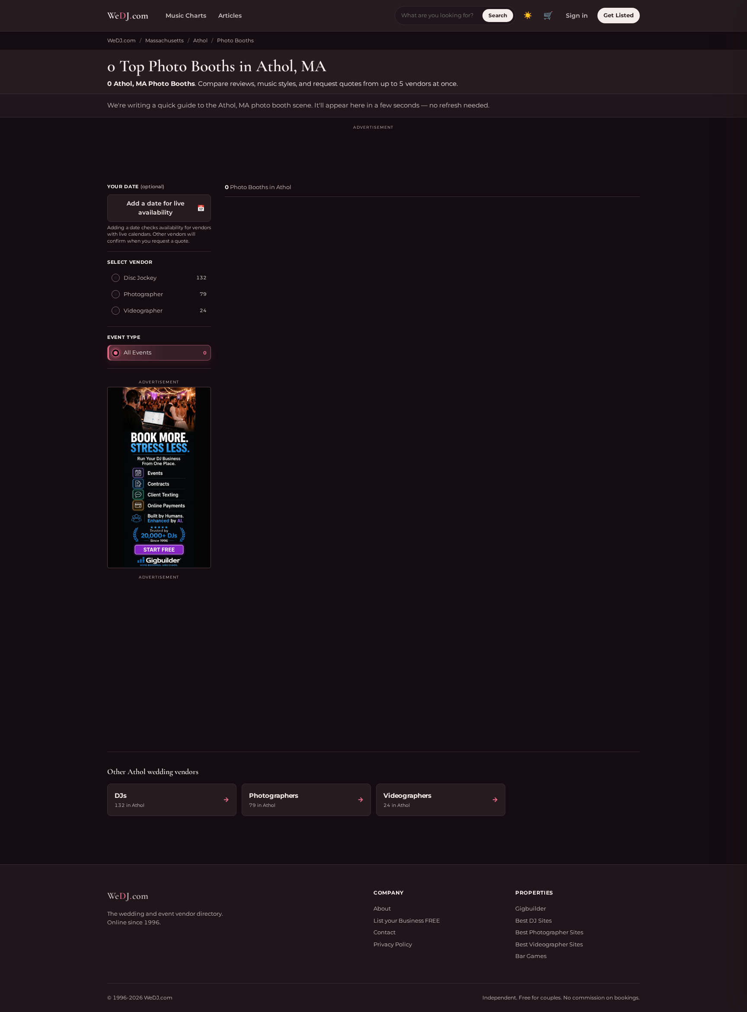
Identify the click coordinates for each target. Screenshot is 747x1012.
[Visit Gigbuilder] (159, 477)
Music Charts (186, 15)
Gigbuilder (530, 908)
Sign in (577, 15)
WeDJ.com (121, 40)
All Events (137, 352)
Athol (200, 40)
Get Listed (618, 15)
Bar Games (530, 955)
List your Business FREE (407, 920)
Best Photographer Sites (549, 932)
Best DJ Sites (533, 920)
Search (497, 15)
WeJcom (127, 15)
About (382, 908)
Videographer (143, 310)
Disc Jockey (140, 277)
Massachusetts (164, 40)
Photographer (143, 294)
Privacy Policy (393, 944)
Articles (230, 15)
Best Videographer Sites (549, 944)
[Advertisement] (373, 150)
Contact (385, 932)
